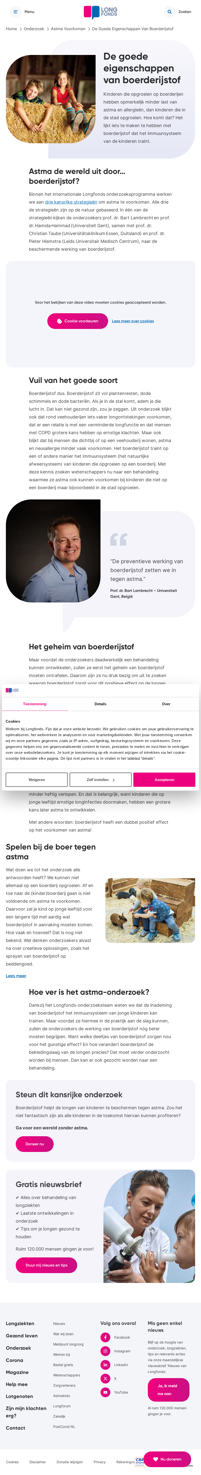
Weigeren (37, 780)
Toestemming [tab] (34, 704)
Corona (14, 1360)
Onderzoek (18, 1348)
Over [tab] (166, 704)
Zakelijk (59, 1416)
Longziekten (20, 1323)
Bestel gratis (63, 1365)
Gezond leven (22, 1336)
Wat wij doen (63, 1334)
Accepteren (164, 780)
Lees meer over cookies (133, 321)
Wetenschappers (66, 1375)
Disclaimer (37, 1462)
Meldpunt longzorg (68, 1344)
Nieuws (59, 1323)
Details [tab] (101, 704)
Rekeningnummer (130, 1462)
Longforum (62, 1406)
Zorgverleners (64, 1385)
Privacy (100, 1462)
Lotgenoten (19, 1396)
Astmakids (61, 1396)
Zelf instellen (98, 780)
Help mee (17, 1384)
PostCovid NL (64, 1426)
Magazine (17, 1372)
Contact (15, 1428)
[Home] (100, 13)
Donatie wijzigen (70, 1462)
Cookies (12, 1462)
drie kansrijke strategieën (71, 202)
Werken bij (61, 1354)
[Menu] (16, 12)
